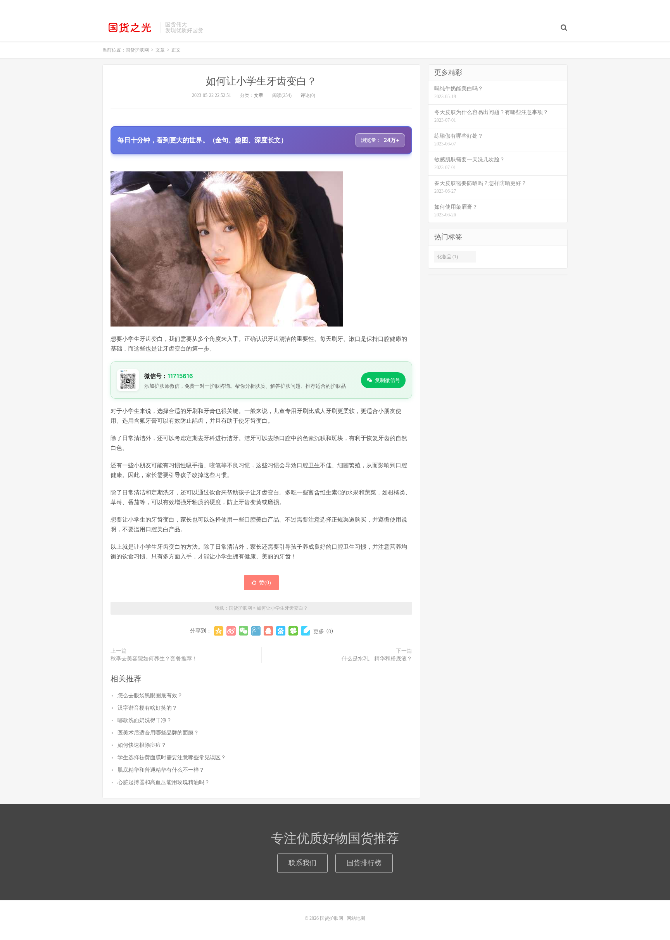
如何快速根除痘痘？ (141, 745)
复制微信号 (387, 380)
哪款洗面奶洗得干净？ (144, 720)
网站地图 (356, 918)
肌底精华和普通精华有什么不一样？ (160, 770)
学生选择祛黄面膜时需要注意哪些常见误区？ (171, 757)
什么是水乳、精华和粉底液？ (377, 659)
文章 (258, 95)
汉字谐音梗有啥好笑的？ (147, 708)
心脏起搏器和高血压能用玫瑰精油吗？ (163, 782)
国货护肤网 (129, 27)
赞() (265, 583)
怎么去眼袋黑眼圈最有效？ (150, 695)
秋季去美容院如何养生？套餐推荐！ (154, 659)
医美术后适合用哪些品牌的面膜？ (158, 733)
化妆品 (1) (447, 256)
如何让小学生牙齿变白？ (261, 81)
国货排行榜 (364, 863)
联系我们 (302, 863)
